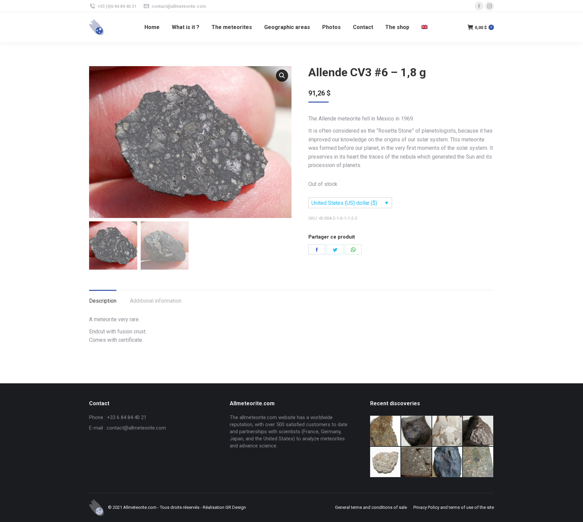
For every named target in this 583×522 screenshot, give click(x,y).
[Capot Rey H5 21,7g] (478, 431)
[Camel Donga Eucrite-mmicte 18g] (416, 431)
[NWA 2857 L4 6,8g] (478, 462)
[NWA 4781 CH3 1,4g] (416, 462)
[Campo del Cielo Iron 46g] (447, 431)
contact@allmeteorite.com (178, 6)
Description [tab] (102, 301)
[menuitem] (152, 27)
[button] (282, 76)
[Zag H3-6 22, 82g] (385, 431)
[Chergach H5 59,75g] (447, 462)
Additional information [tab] (156, 301)
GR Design (235, 507)
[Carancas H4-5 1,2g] (385, 462)
